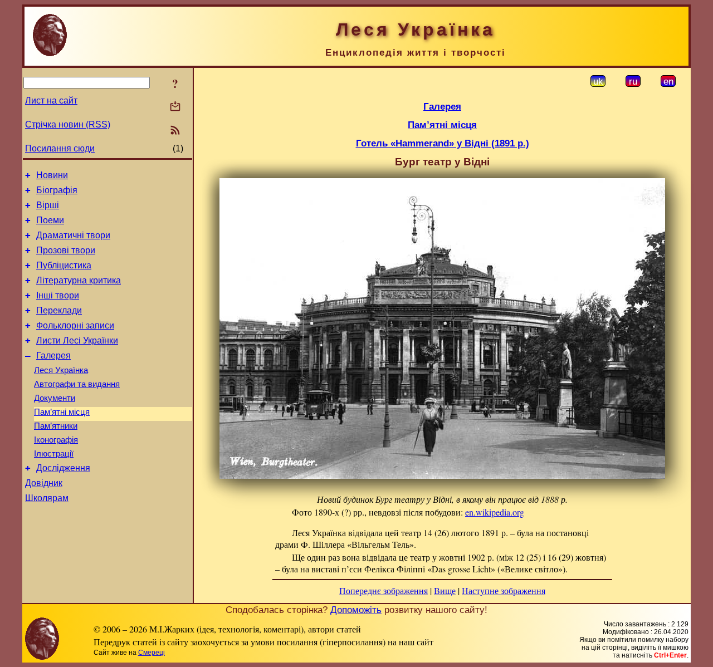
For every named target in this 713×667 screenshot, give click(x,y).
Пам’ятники (55, 425)
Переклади (59, 310)
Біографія (56, 190)
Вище (445, 590)
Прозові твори (65, 250)
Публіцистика (63, 265)
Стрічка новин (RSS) (67, 124)
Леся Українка (61, 370)
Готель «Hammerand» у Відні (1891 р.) (442, 143)
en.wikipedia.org (494, 512)
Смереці (151, 652)
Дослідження (63, 468)
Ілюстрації (54, 453)
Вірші (47, 205)
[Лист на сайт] (175, 107)
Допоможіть (356, 609)
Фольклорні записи (75, 325)
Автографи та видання (77, 384)
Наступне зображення (503, 590)
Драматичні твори (73, 235)
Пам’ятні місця (62, 412)
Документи (54, 398)
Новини (52, 175)
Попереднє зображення (383, 590)
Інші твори (57, 295)
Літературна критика (78, 280)
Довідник (43, 483)
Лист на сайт (51, 100)
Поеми (50, 220)
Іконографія (56, 439)
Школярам (47, 498)
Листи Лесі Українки (77, 340)
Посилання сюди (60, 148)
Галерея (53, 355)
